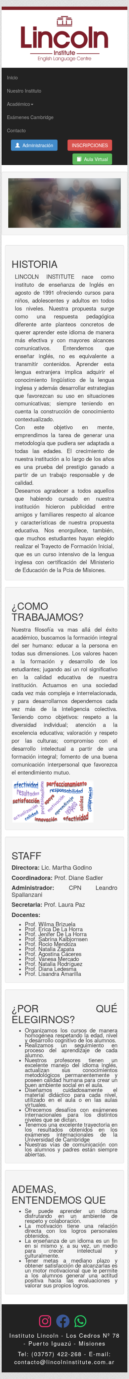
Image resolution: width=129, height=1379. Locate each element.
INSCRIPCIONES (90, 145)
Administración (36, 145)
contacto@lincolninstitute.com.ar (64, 1362)
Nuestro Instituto (24, 90)
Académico (18, 104)
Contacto (16, 130)
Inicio (12, 77)
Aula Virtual (94, 159)
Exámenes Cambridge (30, 117)
